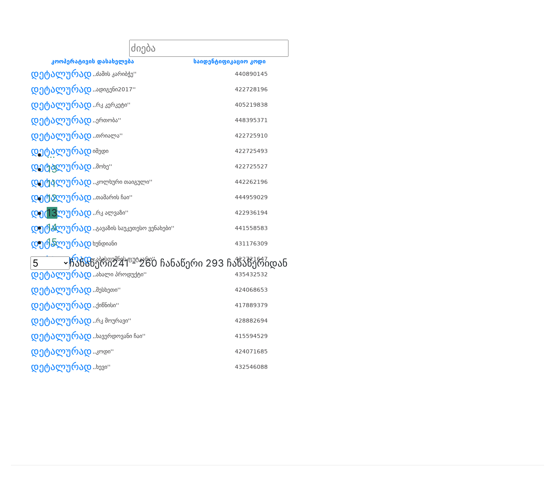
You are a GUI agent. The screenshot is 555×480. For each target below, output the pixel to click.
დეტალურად (61, 74)
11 (51, 183)
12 (52, 198)
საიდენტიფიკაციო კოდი (229, 61)
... (51, 154)
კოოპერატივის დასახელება (92, 61)
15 (52, 242)
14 (52, 227)
